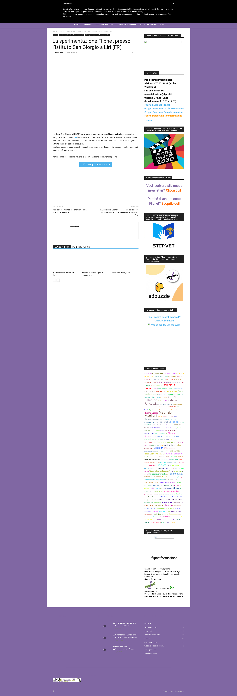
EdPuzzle (166, 468)
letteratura (169, 485)
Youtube (176, 485)
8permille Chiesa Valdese (167, 436)
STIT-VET (162, 465)
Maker (146, 474)
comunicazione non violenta (169, 499)
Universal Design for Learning (169, 428)
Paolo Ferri (147, 430)
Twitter (182, 382)
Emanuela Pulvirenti (170, 373)
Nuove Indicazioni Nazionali (152, 459)
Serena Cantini (171, 482)
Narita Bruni (162, 511)
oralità (158, 488)
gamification (168, 445)
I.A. (175, 419)
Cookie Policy (179, 691)
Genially (163, 454)
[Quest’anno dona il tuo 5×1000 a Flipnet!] (66, 261)
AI (166, 434)
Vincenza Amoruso (168, 488)
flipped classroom (153, 418)
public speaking (176, 505)
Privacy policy (168, 691)
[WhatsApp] (72, 57)
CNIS (151, 394)
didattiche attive (154, 428)
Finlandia (159, 404)
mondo (168, 522)
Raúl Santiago (177, 471)
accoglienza (149, 442)
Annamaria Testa (149, 407)
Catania (179, 428)
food (159, 520)
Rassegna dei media (91, 35)
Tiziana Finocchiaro (158, 425)
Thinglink (163, 485)
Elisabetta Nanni (172, 462)
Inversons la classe (167, 404)
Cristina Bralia (179, 388)
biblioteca (167, 439)
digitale (151, 410)
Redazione (59, 52)
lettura (173, 457)
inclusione (159, 442)
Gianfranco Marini (169, 425)
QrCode (175, 416)
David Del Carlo (151, 482)
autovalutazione (158, 491)
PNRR (150, 491)
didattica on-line (148, 448)
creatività (148, 433)
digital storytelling (171, 491)
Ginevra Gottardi (177, 379)
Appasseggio (149, 451)
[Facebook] (55, 57)
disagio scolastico (156, 522)
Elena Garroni (152, 497)
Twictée (146, 410)
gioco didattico (174, 459)
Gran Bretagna (164, 459)
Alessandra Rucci (154, 485)
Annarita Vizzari (172, 520)
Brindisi (154, 520)
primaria (163, 462)
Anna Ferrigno (174, 453)
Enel (171, 468)
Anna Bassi (165, 477)
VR (171, 439)
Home (76, 24)
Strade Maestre (148, 502)
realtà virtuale (159, 451)
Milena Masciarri (166, 502)
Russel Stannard (148, 514)
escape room (160, 391)
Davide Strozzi (157, 502)
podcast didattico (157, 385)
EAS (151, 385)
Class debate (149, 505)
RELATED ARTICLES (61, 247)
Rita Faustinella (162, 421)
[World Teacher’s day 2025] (125, 261)
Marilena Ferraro (167, 419)
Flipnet (174, 421)
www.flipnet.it (150, 591)
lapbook (161, 439)
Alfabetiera (164, 520)
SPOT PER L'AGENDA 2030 (170, 496)
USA (161, 379)
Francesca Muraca (172, 451)
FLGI (182, 502)
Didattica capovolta (78, 35)
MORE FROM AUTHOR (81, 247)
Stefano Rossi (163, 482)
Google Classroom (150, 500)
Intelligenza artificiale (157, 474)
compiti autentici (158, 373)
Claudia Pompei (175, 465)
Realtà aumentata (170, 442)
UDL (172, 471)
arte (164, 379)
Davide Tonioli (148, 457)
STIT (161, 488)
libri (166, 401)
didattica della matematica (154, 479)
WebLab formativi (127, 24)
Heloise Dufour (155, 379)
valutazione (162, 381)
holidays (152, 488)
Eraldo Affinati (155, 445)
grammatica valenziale (150, 494)
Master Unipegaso (176, 511)
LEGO (169, 465)
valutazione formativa (153, 477)
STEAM (163, 522)
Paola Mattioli (176, 502)
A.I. (174, 468)
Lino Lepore (161, 401)
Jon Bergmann (159, 505)
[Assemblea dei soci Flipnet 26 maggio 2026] (95, 261)
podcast (146, 471)
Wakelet (146, 428)
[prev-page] (54, 280)
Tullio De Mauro (159, 433)
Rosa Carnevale (152, 453)
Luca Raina (163, 397)
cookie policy (137, 12)
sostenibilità (160, 494)
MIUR (166, 376)
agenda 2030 (176, 473)
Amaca (168, 505)
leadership (156, 394)
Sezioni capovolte (104, 35)
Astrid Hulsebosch (171, 514)
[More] (77, 57)
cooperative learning (150, 468)
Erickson (158, 447)
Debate (159, 468)
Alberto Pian (155, 430)
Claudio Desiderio (172, 391)
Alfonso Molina (169, 494)
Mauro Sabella (172, 376)
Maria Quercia (158, 514)
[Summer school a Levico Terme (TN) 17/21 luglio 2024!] (105, 626)
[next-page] (58, 280)
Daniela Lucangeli (174, 477)
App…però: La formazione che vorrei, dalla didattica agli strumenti (70, 211)
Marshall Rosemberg (153, 517)
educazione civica (159, 376)
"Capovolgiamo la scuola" (159, 471)
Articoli (62, 31)
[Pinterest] (66, 57)
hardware (177, 425)
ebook (146, 497)
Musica (162, 430)
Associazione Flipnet (105, 24)
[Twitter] (60, 57)
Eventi (163, 24)
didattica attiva (151, 439)
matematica (149, 422)
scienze (147, 385)
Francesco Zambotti (149, 508)
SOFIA (182, 468)
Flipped (176, 488)
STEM (166, 448)
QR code (175, 439)
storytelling (165, 516)
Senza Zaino (169, 379)
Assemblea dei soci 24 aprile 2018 (165, 508)
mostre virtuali (168, 410)
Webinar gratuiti (148, 24)
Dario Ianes (148, 373)
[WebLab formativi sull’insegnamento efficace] (105, 649)
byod (167, 474)
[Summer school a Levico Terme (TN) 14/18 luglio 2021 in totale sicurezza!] (105, 638)
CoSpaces (182, 477)
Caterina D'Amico (150, 382)
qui (76, 137)
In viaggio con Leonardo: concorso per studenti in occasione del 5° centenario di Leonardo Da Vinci (119, 212)
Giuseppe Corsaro (158, 410)
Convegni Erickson (168, 416)
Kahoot (173, 522)
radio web (160, 416)
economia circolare (155, 462)
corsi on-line (177, 494)
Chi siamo (87, 24)
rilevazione (155, 511)
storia (156, 388)
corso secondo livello (173, 382)
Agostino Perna (163, 394)
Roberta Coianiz (164, 457)
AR (169, 459)
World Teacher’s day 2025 (121, 273)
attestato (171, 448)
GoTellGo (177, 445)
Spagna (158, 397)
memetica (155, 457)
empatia (177, 468)
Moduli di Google (170, 430)
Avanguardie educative (174, 394)
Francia (169, 511)
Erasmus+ (172, 406)
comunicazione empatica (166, 388)
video (161, 445)
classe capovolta (149, 391)
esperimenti (174, 517)
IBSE (182, 471)
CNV (178, 407)
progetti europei (177, 404)
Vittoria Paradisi (172, 479)
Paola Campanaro (160, 407)
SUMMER (179, 456)
